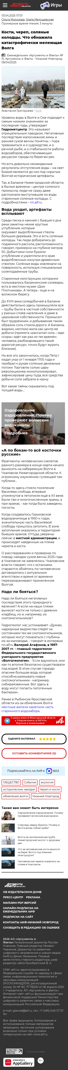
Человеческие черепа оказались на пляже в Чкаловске (39, 863)
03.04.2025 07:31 (12, 15)
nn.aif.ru (36, 202)
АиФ (38, 110)
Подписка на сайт (18, 917)
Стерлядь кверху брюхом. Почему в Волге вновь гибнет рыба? (39, 826)
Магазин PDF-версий (19, 902)
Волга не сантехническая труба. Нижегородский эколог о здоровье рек (39, 840)
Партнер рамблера (36, 1051)
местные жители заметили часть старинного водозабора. (27, 709)
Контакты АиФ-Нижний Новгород (31, 922)
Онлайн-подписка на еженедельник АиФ (20, 909)
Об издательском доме (22, 892)
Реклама (33, 897)
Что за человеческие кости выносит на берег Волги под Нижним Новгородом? (39, 852)
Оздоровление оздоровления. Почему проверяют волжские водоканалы (28, 417)
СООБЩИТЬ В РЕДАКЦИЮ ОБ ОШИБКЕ (31, 927)
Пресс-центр (13, 897)
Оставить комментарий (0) (34, 753)
